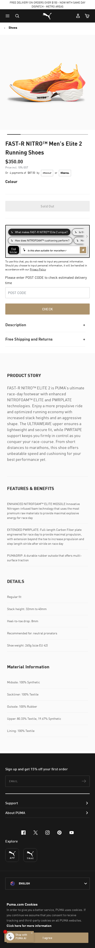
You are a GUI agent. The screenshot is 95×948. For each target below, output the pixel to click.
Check (47, 309)
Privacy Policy (38, 269)
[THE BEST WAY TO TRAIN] (30, 855)
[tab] (14, 134)
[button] (8, 15)
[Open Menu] (8, 15)
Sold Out (47, 206)
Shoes (13, 27)
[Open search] (17, 16)
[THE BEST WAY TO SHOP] (12, 855)
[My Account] (78, 16)
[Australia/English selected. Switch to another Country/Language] (47, 883)
